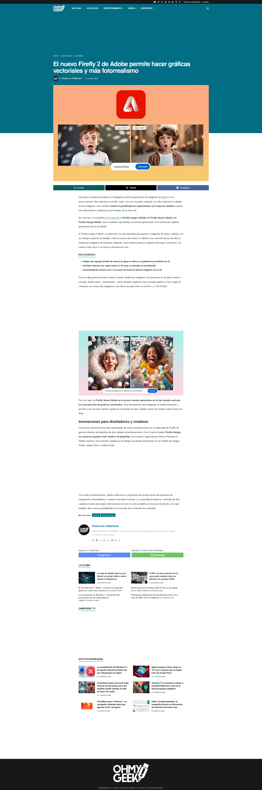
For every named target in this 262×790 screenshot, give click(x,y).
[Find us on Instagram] (158, 2)
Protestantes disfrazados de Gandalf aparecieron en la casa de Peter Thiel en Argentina (154, 596)
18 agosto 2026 (167, 598)
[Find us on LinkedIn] (172, 2)
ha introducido (112, 218)
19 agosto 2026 (156, 590)
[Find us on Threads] (169, 2)
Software (78, 56)
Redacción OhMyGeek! (72, 78)
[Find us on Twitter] (176, 2)
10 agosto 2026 (159, 745)
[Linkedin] (104, 540)
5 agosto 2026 (159, 764)
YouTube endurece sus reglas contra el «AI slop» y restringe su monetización (119, 265)
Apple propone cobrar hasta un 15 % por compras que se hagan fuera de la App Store (166, 722)
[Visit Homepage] (59, 8)
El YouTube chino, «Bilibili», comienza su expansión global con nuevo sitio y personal (101, 589)
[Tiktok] (119, 540)
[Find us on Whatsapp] (162, 2)
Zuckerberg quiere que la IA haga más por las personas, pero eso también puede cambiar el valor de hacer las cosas (113, 740)
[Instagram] (108, 540)
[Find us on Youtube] (155, 2)
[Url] (93, 540)
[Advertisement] (131, 34)
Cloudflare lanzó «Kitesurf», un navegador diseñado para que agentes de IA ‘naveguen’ (112, 757)
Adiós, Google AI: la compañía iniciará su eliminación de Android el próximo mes (167, 757)
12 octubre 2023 (91, 78)
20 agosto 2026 (104, 583)
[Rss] (116, 540)
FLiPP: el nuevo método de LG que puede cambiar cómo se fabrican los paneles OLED (163, 576)
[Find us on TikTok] (165, 2)
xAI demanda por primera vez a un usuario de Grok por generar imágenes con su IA (122, 270)
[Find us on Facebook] (179, 2)
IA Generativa (108, 515)
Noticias (76, 8)
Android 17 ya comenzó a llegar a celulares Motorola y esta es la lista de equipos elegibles (167, 738)
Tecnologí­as (66, 56)
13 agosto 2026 (159, 729)
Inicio (56, 56)
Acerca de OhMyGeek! (192, 2)
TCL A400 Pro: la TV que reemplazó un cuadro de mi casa (113, 677)
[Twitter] (101, 540)
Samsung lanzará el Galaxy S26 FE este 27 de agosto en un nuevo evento (154, 589)
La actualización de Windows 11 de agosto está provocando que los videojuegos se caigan (99, 597)
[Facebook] (97, 540)
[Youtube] (112, 540)
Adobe (164, 197)
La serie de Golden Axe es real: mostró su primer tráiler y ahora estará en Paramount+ (111, 576)
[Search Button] (208, 8)
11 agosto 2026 (104, 748)
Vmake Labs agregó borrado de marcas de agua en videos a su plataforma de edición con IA (126, 261)
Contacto (205, 2)
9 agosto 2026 (104, 764)
